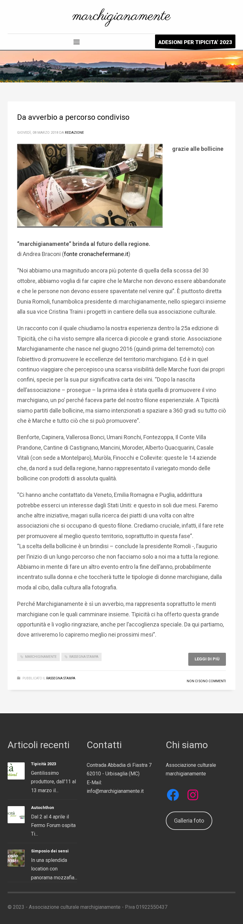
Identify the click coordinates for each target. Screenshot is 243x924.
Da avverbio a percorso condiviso (73, 117)
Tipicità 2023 (43, 763)
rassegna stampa (83, 656)
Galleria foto (189, 820)
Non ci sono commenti (206, 681)
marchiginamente (41, 656)
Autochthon (42, 807)
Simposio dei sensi (50, 851)
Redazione (74, 133)
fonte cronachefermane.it (96, 254)
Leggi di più (207, 659)
